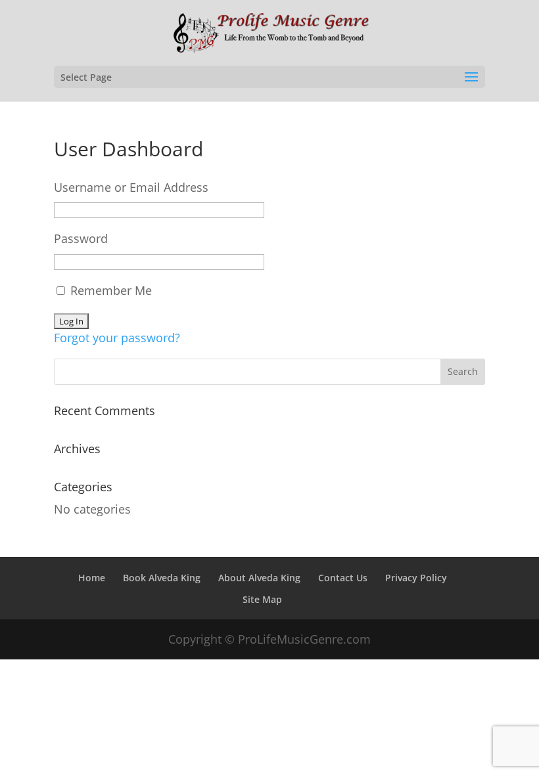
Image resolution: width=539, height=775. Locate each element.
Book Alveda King (161, 577)
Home (91, 577)
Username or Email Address (131, 187)
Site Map (262, 599)
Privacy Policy (416, 577)
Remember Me (109, 290)
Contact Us (342, 577)
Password (81, 238)
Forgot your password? (117, 337)
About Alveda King (259, 577)
